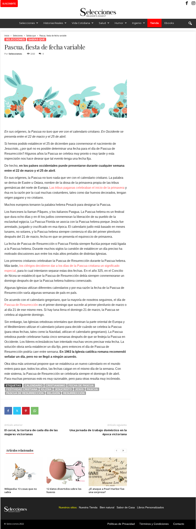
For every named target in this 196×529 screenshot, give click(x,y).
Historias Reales (53, 22)
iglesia (46, 389)
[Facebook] (187, 3)
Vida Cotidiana (81, 22)
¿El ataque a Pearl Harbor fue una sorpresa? (106, 490)
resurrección (74, 393)
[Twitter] (17, 411)
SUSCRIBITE (9, 3)
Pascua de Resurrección (21, 304)
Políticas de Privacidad (121, 523)
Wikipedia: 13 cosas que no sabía (20, 490)
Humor (119, 22)
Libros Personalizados (150, 507)
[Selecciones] (98, 12)
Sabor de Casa (126, 507)
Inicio (6, 35)
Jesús (79, 389)
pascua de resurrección (25, 393)
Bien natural (107, 507)
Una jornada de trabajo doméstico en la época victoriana (98, 432)
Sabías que (31, 35)
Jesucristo (63, 389)
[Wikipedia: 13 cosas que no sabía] (23, 471)
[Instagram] (193, 3)
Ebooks (169, 22)
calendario (33, 385)
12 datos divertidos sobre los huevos (64, 490)
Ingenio (136, 22)
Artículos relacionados (19, 450)
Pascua (92, 389)
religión (53, 393)
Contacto (178, 523)
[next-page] (124, 450)
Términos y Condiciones (154, 523)
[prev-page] (117, 450)
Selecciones (27, 22)
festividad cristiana (22, 389)
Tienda (154, 22)
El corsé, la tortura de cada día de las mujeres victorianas (31, 432)
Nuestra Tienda (88, 507)
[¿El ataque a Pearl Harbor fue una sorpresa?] (108, 471)
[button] (190, 23)
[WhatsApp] (34, 411)
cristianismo (55, 385)
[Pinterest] (26, 411)
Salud (102, 22)
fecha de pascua (81, 385)
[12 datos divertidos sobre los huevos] (66, 471)
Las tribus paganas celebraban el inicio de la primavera (86, 187)
